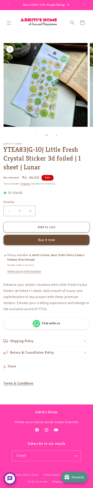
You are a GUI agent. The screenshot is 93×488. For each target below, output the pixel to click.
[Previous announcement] (8, 5)
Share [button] (12, 366)
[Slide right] (56, 135)
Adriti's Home (31, 475)
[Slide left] (37, 135)
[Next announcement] (85, 5)
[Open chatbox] (10, 478)
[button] (9, 23)
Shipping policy (61, 482)
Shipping (25, 184)
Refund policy (52, 475)
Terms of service (37, 482)
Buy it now (46, 240)
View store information (24, 271)
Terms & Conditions (18, 383)
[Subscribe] (76, 456)
